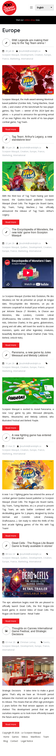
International (27, 58)
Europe (47, 54)
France (5, 58)
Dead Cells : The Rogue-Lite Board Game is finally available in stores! (33, 544)
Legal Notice (27, 741)
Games (15, 736)
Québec (24, 247)
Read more (10, 129)
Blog (5, 741)
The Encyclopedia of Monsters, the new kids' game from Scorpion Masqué (32, 232)
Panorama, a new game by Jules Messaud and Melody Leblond (31, 354)
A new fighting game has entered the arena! (31, 437)
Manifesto (35, 736)
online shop (29, 20)
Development (26, 54)
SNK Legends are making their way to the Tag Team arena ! (30, 42)
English (40, 7)
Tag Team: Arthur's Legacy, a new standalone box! (32, 138)
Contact (14, 741)
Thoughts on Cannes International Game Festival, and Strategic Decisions (32, 631)
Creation (39, 54)
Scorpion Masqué (10, 54)
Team (46, 736)
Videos (25, 736)
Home (6, 736)
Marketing (15, 58)
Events (46, 642)
